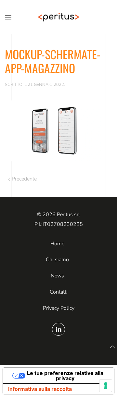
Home (57, 243)
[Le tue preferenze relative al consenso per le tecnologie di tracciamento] (105, 385)
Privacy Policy (58, 308)
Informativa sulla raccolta (40, 389)
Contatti (59, 292)
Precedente (24, 178)
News (57, 275)
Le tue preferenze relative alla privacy (65, 375)
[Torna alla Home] (58, 17)
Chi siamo (57, 259)
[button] (8, 17)
